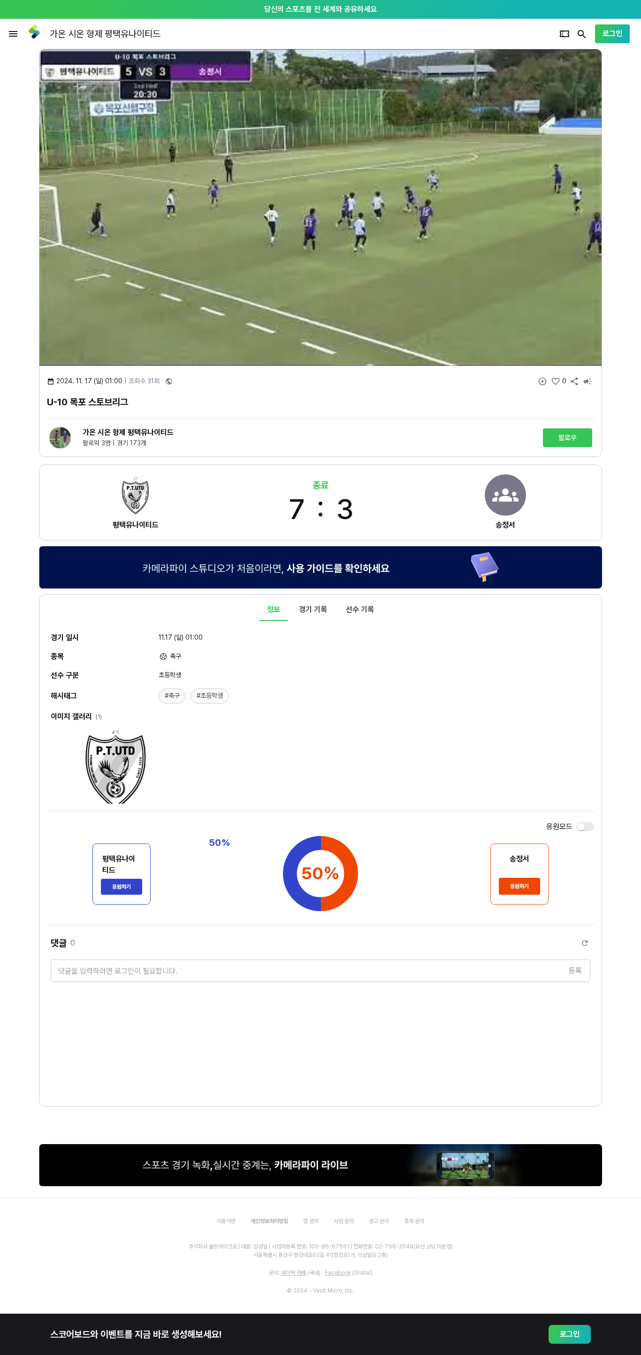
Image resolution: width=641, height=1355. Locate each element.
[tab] (273, 609)
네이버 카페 (293, 1273)
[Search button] (581, 33)
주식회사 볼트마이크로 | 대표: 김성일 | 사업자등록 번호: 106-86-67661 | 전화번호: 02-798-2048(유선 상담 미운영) (321, 1246)
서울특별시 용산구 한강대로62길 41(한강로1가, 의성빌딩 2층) (320, 1255)
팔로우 (567, 438)
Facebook (338, 1273)
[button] (172, 696)
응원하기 (121, 886)
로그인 (612, 33)
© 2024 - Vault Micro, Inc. (320, 1290)
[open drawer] (13, 34)
